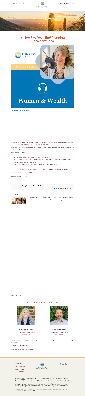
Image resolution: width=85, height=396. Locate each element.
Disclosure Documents (20, 369)
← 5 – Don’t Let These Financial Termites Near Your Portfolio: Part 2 (25, 341)
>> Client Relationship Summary (19, 372)
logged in (20, 349)
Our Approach (22, 3)
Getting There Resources (63, 3)
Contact (73, 3)
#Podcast (25, 176)
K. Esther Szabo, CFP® (26, 329)
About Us (15, 3)
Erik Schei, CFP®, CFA (59, 329)
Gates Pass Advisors (25, 110)
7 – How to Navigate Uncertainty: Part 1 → (62, 341)
